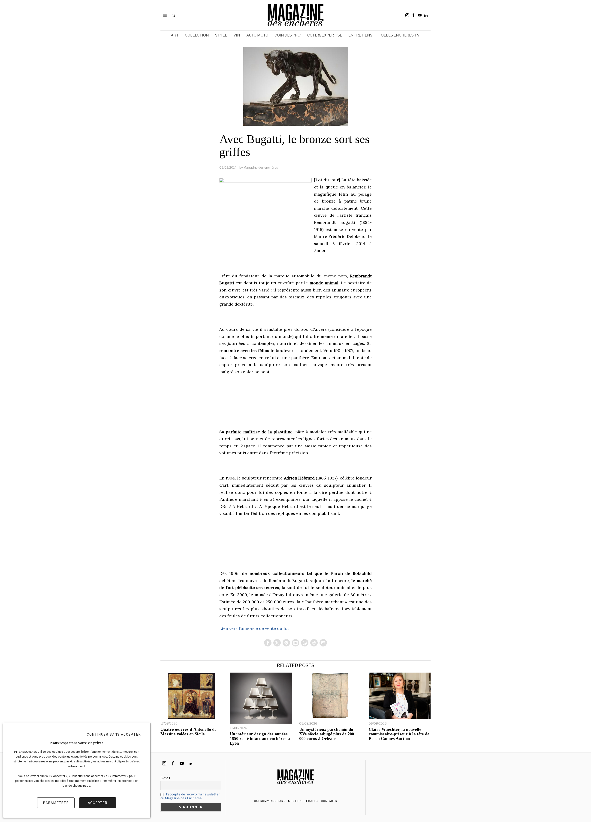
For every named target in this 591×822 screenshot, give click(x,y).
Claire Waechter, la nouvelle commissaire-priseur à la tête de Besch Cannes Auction (399, 734)
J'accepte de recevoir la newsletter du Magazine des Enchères (190, 796)
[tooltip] (407, 15)
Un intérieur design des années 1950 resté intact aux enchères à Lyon (260, 739)
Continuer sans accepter (114, 734)
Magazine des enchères (261, 167)
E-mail (165, 778)
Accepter (97, 803)
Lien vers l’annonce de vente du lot (254, 628)
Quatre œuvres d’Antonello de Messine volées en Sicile (188, 731)
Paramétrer (56, 803)
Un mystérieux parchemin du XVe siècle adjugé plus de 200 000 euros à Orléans (326, 734)
